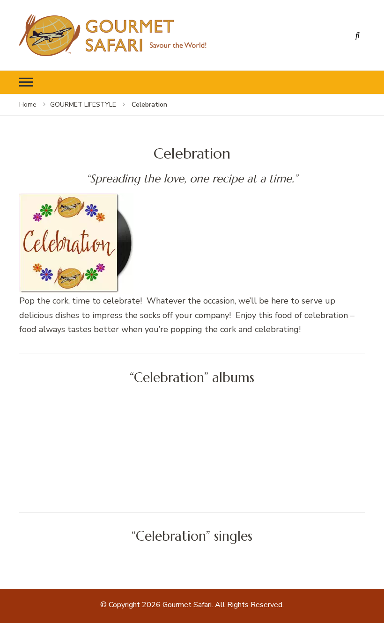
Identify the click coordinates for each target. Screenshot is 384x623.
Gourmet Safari (187, 605)
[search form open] (358, 35)
